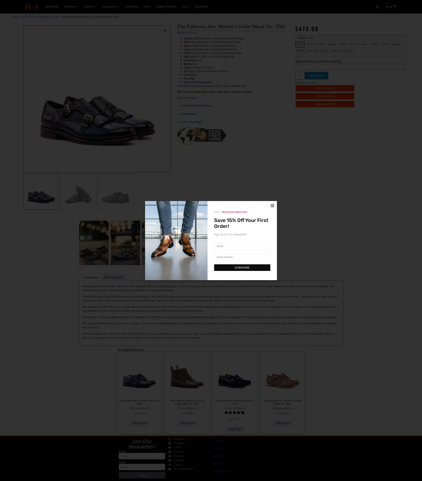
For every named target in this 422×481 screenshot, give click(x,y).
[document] (211, 240)
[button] (272, 205)
